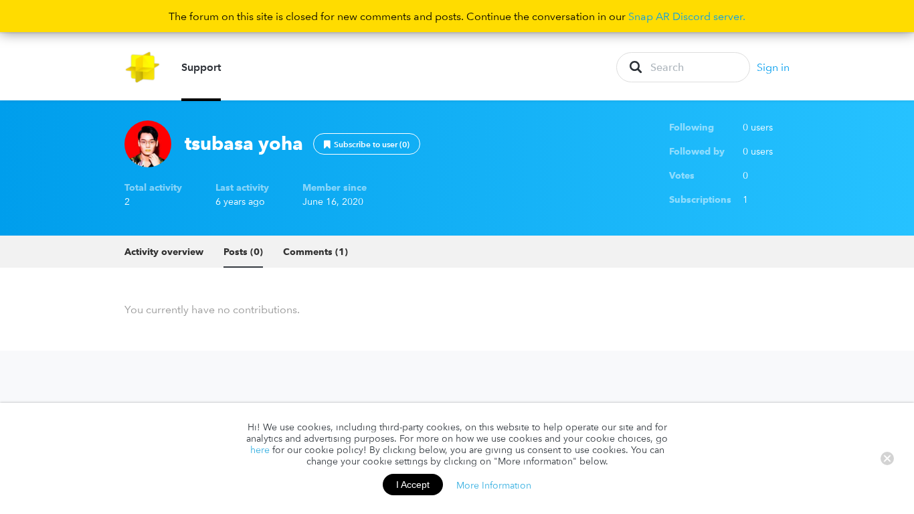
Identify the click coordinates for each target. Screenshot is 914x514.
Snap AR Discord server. (686, 16)
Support (201, 67)
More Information (493, 485)
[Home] (142, 67)
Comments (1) (315, 252)
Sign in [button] (773, 67)
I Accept (413, 484)
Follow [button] (366, 144)
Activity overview (163, 252)
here (260, 450)
